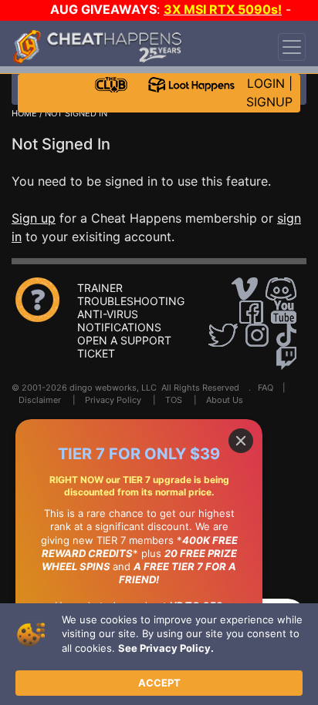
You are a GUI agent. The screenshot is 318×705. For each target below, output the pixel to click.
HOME (24, 113)
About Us (224, 399)
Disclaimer (40, 399)
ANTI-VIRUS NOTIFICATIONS (119, 320)
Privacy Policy (113, 399)
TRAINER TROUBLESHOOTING (130, 294)
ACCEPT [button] (159, 682)
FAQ (265, 387)
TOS (173, 399)
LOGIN (266, 83)
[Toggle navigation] (292, 47)
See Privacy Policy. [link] (166, 648)
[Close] (240, 440)
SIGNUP (269, 101)
